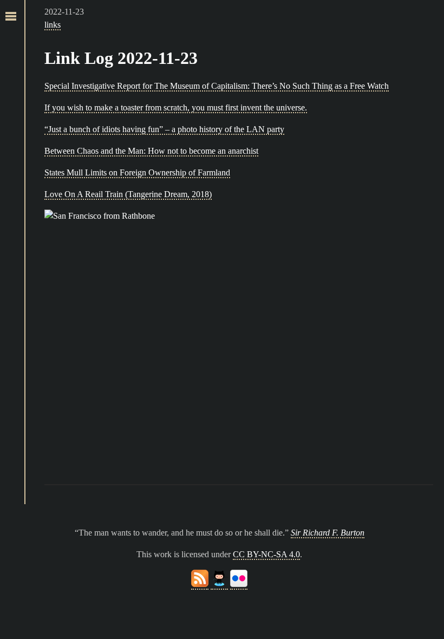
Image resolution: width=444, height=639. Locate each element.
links (52, 24)
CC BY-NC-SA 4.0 (266, 554)
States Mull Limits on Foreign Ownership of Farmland (137, 172)
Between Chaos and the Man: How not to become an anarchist (151, 150)
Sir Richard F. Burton (327, 532)
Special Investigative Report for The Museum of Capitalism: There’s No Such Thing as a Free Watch (216, 85)
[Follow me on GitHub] (219, 584)
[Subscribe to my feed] (199, 584)
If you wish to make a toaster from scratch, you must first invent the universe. (175, 107)
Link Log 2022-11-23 (121, 58)
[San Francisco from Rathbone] (238, 339)
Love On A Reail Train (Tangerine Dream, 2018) (128, 194)
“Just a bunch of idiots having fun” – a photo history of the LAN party (164, 129)
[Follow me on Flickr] (238, 584)
